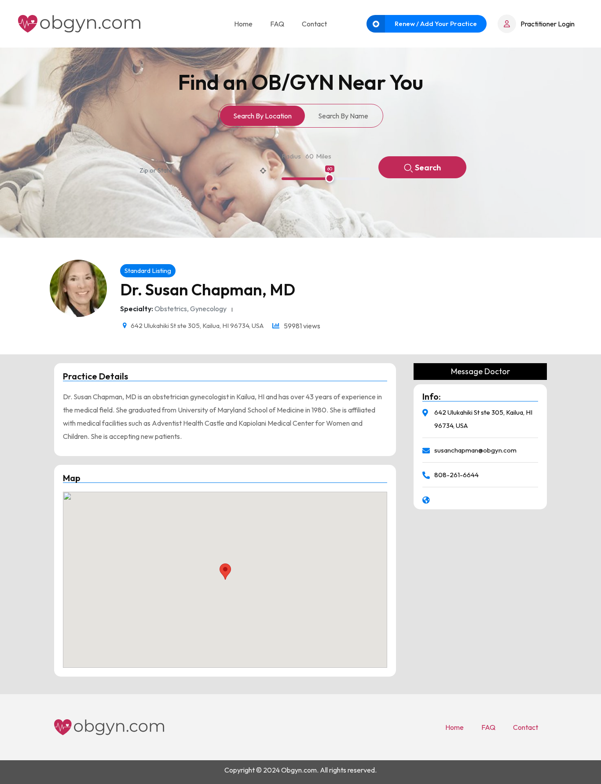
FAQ (277, 23)
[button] (225, 571)
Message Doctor (480, 371)
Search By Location (262, 115)
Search (428, 167)
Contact (314, 23)
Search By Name (343, 115)
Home (243, 23)
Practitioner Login (547, 23)
